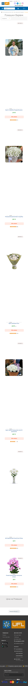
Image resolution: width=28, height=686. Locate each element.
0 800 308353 (17, 659)
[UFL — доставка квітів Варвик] (5, 3)
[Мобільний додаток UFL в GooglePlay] (5, 646)
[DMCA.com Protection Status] (20, 679)
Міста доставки (17, 635)
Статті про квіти (6, 637)
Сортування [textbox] (4, 18)
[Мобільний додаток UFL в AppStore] (5, 643)
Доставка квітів (17, 639)
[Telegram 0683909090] (18, 3)
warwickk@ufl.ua (19, 649)
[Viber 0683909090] (15, 3)
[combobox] (6, 18)
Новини (4, 635)
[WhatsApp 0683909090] (20, 3)
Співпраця (16, 637)
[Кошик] (18, 8)
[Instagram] (22, 3)
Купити (15, 116)
